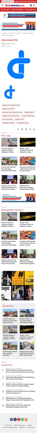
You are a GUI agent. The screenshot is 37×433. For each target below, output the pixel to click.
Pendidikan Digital (8, 123)
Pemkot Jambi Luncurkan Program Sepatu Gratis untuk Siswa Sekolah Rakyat (20, 385)
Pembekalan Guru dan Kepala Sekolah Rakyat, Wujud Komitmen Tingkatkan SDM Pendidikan (20, 399)
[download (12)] (9, 92)
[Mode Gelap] (31, 5)
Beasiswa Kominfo (8, 109)
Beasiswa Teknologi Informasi (12, 112)
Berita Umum (11, 43)
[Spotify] (22, 419)
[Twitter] (15, 419)
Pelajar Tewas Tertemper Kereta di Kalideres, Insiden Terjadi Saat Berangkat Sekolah (27, 150)
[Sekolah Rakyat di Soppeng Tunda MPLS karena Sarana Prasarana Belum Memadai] (10, 313)
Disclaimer (8, 425)
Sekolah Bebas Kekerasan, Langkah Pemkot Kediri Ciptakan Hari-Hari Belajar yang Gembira (27, 187)
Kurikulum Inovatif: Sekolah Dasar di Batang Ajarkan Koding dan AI (20, 392)
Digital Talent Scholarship (10, 116)
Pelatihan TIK (19, 119)
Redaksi (22, 427)
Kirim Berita (31, 427)
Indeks (30, 425)
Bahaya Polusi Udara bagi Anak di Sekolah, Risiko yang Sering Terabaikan (27, 353)
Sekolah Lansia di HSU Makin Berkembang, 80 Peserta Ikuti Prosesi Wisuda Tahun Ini (9, 187)
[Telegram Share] (30, 129)
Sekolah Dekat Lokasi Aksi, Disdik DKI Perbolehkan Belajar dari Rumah (18, 406)
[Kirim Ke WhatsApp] (34, 129)
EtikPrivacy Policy (19, 425)
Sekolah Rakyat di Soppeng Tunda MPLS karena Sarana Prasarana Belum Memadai (10, 320)
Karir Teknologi (7, 119)
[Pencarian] (34, 5)
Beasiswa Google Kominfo (11, 105)
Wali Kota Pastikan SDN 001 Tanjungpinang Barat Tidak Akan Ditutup (20, 378)
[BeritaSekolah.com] (15, 5)
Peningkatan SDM (22, 123)
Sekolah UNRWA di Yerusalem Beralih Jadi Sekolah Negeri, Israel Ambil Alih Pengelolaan (26, 320)
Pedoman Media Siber (10, 427)
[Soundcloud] (26, 419)
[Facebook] (11, 419)
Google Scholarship (28, 116)
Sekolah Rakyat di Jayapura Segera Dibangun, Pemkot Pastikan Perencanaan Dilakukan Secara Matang (8, 150)
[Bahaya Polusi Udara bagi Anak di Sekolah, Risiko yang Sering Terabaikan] (27, 346)
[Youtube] (18, 419)
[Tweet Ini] (22, 129)
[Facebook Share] (18, 129)
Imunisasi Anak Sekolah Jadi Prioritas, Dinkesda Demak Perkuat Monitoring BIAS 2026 (27, 169)
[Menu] (2, 5)
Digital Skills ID (29, 112)
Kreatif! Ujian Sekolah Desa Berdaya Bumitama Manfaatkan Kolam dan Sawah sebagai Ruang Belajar (9, 169)
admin (3, 43)
